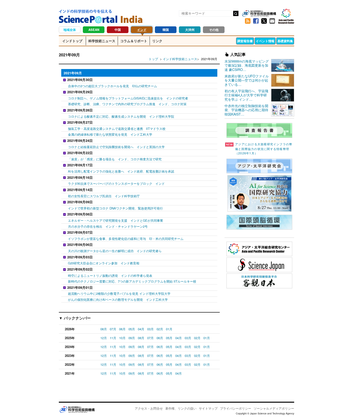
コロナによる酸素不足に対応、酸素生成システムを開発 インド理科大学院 (121, 116)
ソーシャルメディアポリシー (274, 408)
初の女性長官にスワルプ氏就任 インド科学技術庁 (104, 196)
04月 (141, 329)
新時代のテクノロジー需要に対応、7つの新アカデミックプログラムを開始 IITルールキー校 (132, 281)
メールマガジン (272, 21)
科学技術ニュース (101, 40)
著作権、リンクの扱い (180, 408)
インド (141, 29)
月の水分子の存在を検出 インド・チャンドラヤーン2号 (108, 226)
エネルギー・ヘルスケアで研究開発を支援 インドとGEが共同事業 (115, 220)
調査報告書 (245, 41)
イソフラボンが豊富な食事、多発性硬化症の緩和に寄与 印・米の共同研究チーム (125, 238)
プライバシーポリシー (235, 408)
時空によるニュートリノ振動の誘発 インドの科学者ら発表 (110, 275)
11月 (113, 338)
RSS (247, 21)
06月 (122, 329)
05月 (131, 329)
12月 (103, 338)
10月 (122, 338)
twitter (264, 21)
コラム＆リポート (133, 40)
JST (77, 409)
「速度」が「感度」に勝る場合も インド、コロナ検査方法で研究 (115, 159)
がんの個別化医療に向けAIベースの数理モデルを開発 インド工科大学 (118, 299)
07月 (113, 329)
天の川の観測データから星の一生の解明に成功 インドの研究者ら (115, 251)
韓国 (166, 29)
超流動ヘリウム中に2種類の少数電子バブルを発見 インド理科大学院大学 (119, 293)
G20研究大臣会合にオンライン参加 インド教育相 (103, 263)
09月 (131, 338)
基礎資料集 (285, 41)
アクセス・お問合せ (149, 408)
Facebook (256, 21)
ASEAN (93, 29)
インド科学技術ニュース (180, 59)
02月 (160, 329)
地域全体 (69, 29)
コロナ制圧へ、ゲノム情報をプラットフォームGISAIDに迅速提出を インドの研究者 (128, 98)
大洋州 (190, 29)
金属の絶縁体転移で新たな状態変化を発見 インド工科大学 (110, 134)
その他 (214, 29)
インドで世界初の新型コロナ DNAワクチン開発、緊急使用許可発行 (115, 208)
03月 (150, 329)
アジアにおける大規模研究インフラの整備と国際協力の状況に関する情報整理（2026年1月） (263, 148)
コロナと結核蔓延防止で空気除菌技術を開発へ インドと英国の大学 (116, 147)
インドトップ (72, 40)
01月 (169, 329)
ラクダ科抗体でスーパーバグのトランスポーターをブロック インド (116, 183)
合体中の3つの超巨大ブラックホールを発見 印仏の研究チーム (112, 86)
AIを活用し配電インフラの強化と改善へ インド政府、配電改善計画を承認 (121, 171)
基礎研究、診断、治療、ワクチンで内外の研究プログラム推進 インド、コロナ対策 (127, 104)
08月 (103, 329)
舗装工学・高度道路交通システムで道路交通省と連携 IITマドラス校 (116, 128)
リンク (157, 40)
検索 (235, 13)
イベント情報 (265, 41)
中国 (118, 29)
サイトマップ (208, 408)
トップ (153, 59)
